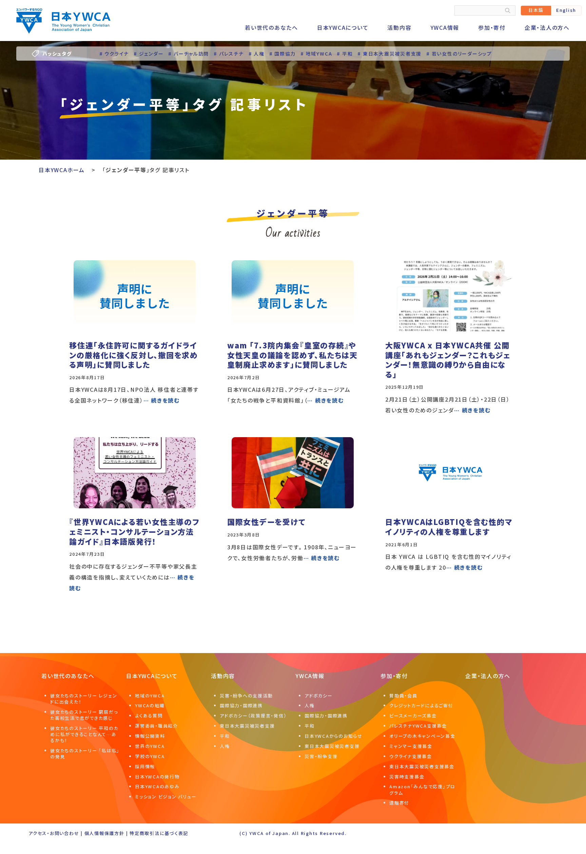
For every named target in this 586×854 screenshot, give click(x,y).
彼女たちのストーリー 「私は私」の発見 (85, 753)
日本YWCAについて (343, 27)
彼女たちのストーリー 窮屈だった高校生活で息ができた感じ (84, 715)
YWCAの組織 (149, 705)
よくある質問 (149, 715)
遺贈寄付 (399, 802)
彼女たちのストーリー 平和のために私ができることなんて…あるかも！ (84, 734)
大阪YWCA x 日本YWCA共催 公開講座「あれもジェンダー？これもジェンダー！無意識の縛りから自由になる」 (447, 360)
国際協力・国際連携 (241, 705)
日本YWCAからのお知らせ (334, 736)
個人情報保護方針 (104, 833)
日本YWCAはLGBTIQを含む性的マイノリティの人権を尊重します (448, 526)
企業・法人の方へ (547, 27)
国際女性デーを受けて (266, 521)
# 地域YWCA (316, 53)
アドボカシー (319, 695)
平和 (225, 736)
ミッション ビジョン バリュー (165, 796)
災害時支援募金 (406, 776)
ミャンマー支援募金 (410, 746)
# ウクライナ (114, 53)
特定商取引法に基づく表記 (159, 833)
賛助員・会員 (403, 695)
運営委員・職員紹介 (156, 726)
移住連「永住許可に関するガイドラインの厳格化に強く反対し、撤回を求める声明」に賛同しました (133, 355)
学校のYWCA (149, 756)
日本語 (535, 10)
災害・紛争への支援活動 (246, 695)
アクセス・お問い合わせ (53, 833)
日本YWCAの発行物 (157, 776)
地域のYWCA (149, 695)
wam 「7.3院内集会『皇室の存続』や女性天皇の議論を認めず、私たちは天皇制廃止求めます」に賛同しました (292, 355)
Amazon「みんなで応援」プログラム (422, 789)
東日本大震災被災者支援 (247, 726)
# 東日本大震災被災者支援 (389, 53)
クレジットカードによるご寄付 (421, 705)
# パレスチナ (228, 53)
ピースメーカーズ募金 (413, 715)
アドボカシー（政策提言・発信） (253, 715)
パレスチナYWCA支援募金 (418, 726)
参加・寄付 (492, 27)
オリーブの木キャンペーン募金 (422, 736)
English (566, 10)
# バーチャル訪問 (188, 53)
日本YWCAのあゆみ (157, 786)
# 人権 (257, 53)
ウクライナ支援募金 (410, 756)
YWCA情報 (445, 27)
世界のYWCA (149, 746)
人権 (225, 746)
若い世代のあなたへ (271, 27)
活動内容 (399, 27)
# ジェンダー (148, 53)
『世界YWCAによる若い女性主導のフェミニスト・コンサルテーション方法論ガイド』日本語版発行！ (134, 531)
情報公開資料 (150, 736)
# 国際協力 (282, 53)
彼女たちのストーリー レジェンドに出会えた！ (83, 698)
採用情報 (145, 766)
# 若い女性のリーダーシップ (459, 53)
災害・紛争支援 (321, 756)
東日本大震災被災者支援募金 (421, 766)
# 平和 (345, 53)
